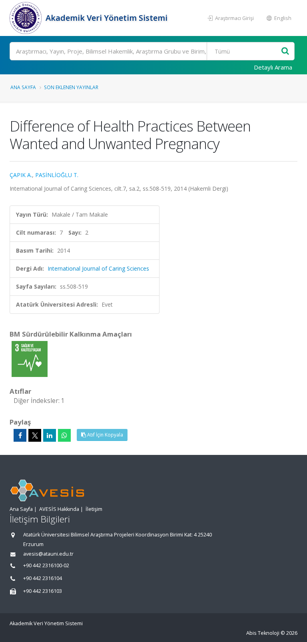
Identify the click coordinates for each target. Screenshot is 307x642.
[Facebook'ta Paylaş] (20, 435)
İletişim (94, 509)
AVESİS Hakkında (59, 509)
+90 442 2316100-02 (46, 565)
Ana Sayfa (23, 87)
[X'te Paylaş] (34, 435)
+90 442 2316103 (42, 591)
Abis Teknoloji (262, 633)
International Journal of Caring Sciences (98, 268)
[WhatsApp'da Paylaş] (64, 435)
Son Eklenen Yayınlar (71, 87)
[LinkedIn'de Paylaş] (49, 435)
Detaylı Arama (273, 67)
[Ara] (285, 51)
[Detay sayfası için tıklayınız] (30, 358)
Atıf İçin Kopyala (104, 434)
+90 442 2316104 (42, 578)
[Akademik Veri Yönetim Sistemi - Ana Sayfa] (27, 18)
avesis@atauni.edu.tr (48, 553)
